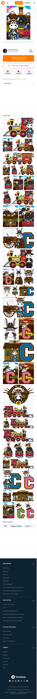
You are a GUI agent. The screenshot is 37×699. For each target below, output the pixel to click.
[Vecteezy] (3, 3)
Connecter (27, 3)
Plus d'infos (7, 83)
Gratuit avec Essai (18, 58)
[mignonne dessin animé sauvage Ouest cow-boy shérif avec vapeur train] (6, 536)
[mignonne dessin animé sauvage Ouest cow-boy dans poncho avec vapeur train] (14, 603)
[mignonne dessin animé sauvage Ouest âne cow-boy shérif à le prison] (10, 245)
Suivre (31, 52)
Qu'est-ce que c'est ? (22, 79)
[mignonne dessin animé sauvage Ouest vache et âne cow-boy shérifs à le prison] (20, 635)
